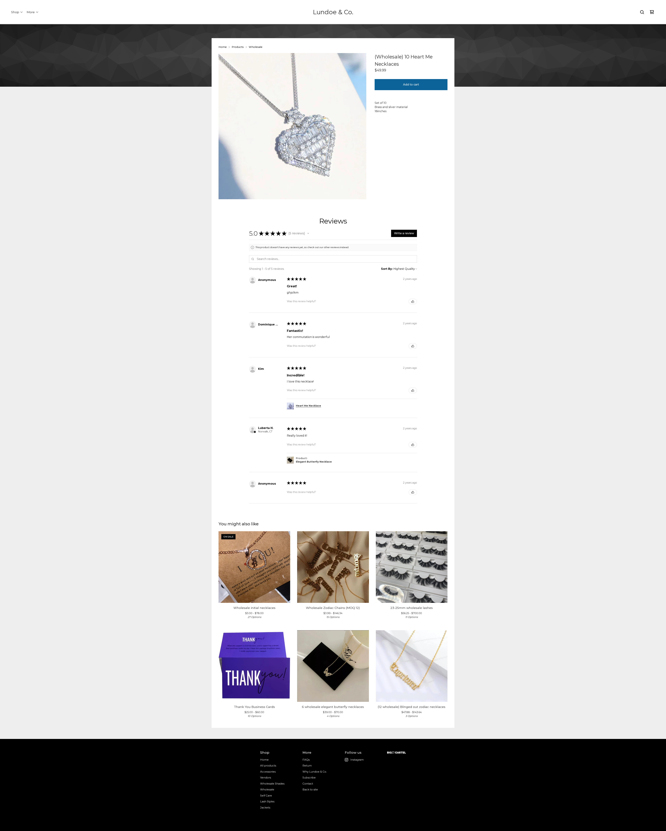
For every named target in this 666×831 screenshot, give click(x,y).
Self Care (266, 795)
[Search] (642, 12)
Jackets (265, 807)
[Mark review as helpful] (413, 301)
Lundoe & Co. (333, 12)
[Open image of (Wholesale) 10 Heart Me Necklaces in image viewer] (292, 126)
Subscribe (309, 777)
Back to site (310, 789)
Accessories (268, 771)
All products (268, 765)
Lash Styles (267, 801)
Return (307, 765)
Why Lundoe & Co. (314, 771)
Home (223, 47)
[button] (308, 233)
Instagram (357, 759)
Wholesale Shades (272, 783)
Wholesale (255, 47)
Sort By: (387, 268)
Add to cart (411, 84)
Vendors (265, 777)
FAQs (306, 759)
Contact (307, 783)
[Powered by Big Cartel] (396, 752)
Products (238, 47)
